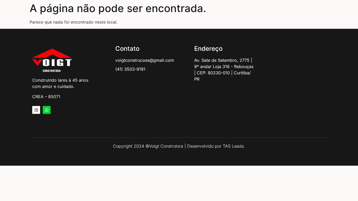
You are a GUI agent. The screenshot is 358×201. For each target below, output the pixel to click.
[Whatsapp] (47, 110)
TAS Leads (233, 146)
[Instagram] (36, 110)
